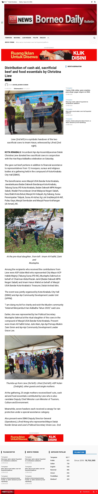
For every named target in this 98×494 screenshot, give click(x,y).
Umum (8, 80)
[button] (94, 37)
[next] (95, 42)
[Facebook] (91, 1)
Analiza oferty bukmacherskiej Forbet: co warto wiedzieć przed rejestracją (39, 42)
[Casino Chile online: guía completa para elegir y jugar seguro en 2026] (79, 78)
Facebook (86, 492)
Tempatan (69, 88)
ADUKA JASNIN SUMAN (20, 85)
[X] (94, 1)
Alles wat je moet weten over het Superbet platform (11, 469)
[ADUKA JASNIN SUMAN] (7, 85)
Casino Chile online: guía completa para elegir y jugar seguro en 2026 (78, 91)
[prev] (91, 42)
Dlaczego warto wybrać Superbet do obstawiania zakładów (77, 102)
